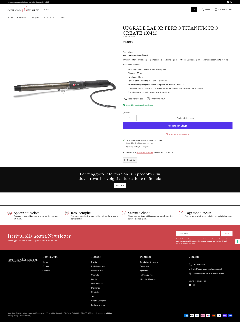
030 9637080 (199, 264)
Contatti (46, 270)
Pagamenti (145, 266)
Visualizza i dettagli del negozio (138, 147)
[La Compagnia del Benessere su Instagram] (231, 2)
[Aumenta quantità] (134, 118)
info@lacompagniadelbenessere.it (207, 269)
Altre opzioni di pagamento (177, 134)
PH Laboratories (98, 266)
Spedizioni (144, 270)
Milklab (109, 313)
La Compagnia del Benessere (33, 313)
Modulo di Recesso (148, 279)
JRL (92, 296)
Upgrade (95, 275)
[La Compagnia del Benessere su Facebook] (227, 2)
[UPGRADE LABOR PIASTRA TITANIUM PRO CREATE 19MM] (62, 80)
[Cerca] (194, 9)
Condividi (131, 160)
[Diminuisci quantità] (125, 118)
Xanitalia (95, 292)
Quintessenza (97, 283)
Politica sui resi (146, 275)
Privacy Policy (13, 316)
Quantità (126, 113)
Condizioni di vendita (149, 262)
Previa (94, 262)
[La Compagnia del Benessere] (23, 9)
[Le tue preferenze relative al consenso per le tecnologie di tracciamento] (237, 241)
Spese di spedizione (145, 152)
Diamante (95, 288)
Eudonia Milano (98, 305)
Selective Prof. (97, 270)
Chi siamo (46, 266)
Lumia (94, 279)
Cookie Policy (25, 316)
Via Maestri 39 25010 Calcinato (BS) (208, 273)
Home (45, 262)
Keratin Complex (98, 301)
